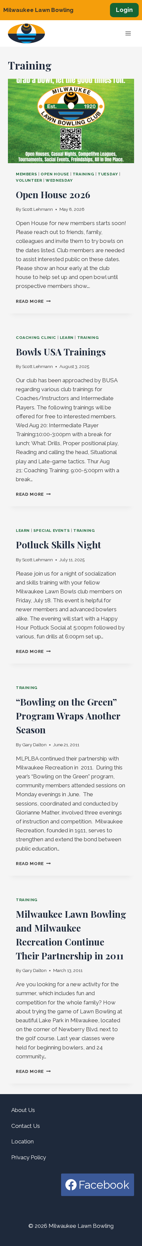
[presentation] (71, 121)
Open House (55, 174)
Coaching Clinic (36, 337)
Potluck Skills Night (58, 544)
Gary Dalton (34, 744)
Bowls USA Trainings (61, 352)
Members (26, 174)
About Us (23, 1110)
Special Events (51, 530)
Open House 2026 (53, 194)
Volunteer (29, 180)
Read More (33, 301)
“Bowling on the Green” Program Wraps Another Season (68, 716)
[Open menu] (128, 33)
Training (83, 174)
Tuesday (108, 174)
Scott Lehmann (37, 209)
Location (22, 1141)
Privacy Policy (28, 1157)
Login (124, 9)
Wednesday (59, 180)
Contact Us (25, 1126)
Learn (67, 337)
